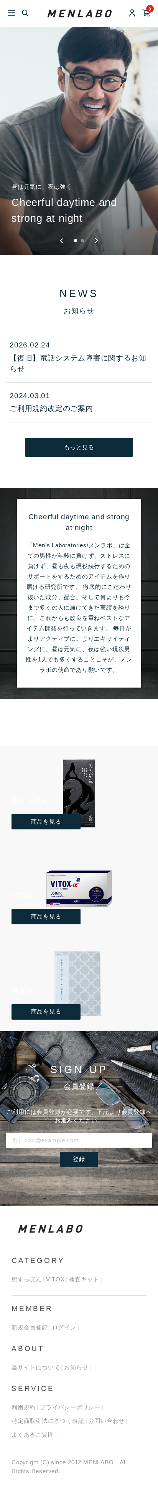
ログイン (64, 1327)
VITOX (55, 1279)
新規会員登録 (30, 1327)
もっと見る (79, 447)
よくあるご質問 (33, 1434)
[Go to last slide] (61, 241)
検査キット (84, 1279)
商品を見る (46, 821)
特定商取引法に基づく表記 (48, 1420)
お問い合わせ (106, 1420)
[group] (79, 141)
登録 (79, 1159)
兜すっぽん (27, 1279)
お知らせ (76, 1367)
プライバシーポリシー (70, 1407)
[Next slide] (96, 241)
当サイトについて (36, 1367)
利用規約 (24, 1407)
